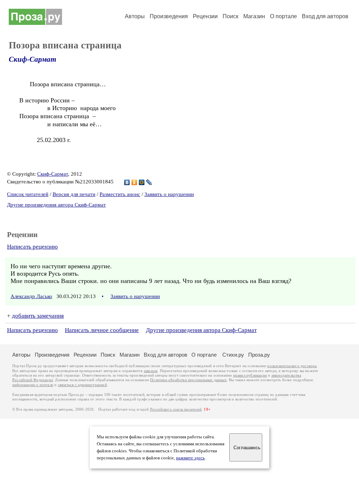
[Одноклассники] (134, 182)
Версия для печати (74, 194)
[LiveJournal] (149, 182)
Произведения (169, 16)
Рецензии (205, 16)
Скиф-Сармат (32, 59)
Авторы (135, 16)
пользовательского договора (292, 366)
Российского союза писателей (176, 409)
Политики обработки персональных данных (188, 380)
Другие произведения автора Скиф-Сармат (56, 205)
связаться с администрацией (82, 385)
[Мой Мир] (141, 182)
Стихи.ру (233, 355)
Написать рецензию (32, 246)
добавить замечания (38, 315)
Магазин (254, 16)
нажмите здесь (190, 458)
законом (150, 371)
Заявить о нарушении (169, 194)
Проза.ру (259, 355)
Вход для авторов (325, 16)
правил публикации (250, 375)
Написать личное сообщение (102, 330)
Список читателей (27, 194)
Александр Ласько (31, 296)
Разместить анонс (120, 194)
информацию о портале (32, 385)
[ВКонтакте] (127, 182)
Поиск (230, 16)
